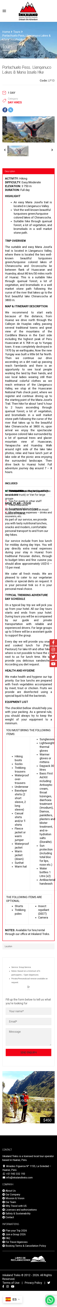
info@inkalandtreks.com (19, 1177)
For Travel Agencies (16, 1242)
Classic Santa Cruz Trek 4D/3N (30, 1100)
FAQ (7, 1238)
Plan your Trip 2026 (16, 1230)
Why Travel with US (16, 1205)
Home (6, 31)
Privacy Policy (33, 1282)
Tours (16, 31)
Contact (9, 1217)
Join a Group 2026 (15, 1234)
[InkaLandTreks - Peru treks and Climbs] (28, 10)
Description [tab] (10, 171)
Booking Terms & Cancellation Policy (25, 1245)
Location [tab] (8, 946)
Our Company (12, 1194)
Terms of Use (10, 1282)
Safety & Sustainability (18, 1213)
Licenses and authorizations (21, 1209)
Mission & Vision (14, 1198)
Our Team (10, 1202)
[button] (50, 1300)
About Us (10, 1190)
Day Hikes (15, 102)
